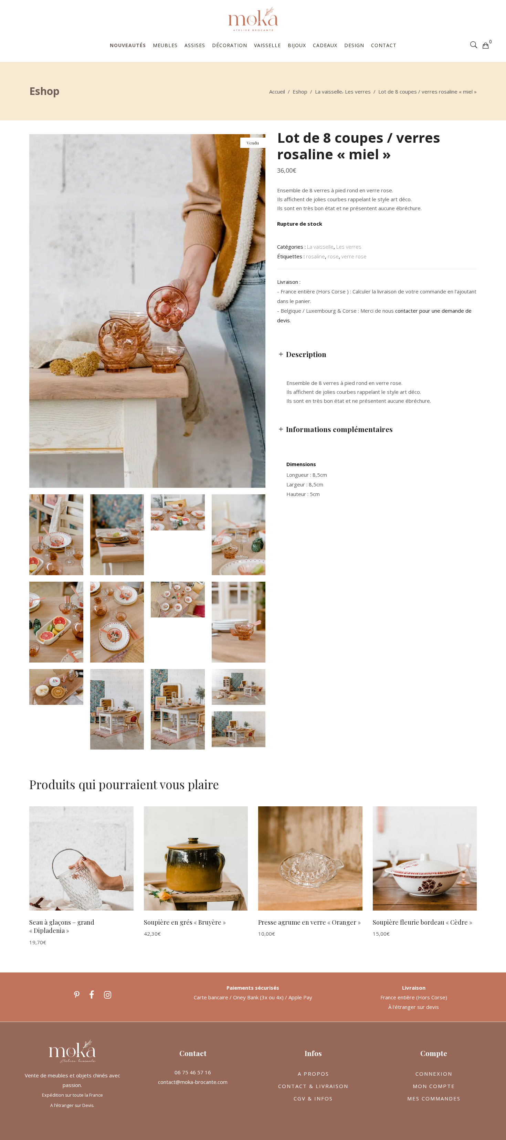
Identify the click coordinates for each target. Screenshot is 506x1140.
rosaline (315, 256)
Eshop (300, 91)
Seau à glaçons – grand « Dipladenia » (61, 926)
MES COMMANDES (434, 1098)
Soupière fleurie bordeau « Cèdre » (422, 922)
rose (333, 256)
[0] (485, 45)
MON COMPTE (434, 1086)
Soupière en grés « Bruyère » (185, 922)
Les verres (358, 91)
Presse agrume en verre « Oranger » (309, 922)
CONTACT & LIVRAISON (313, 1086)
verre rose (354, 256)
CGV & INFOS (313, 1098)
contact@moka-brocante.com (193, 1081)
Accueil (277, 91)
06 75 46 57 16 (193, 1072)
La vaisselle (328, 91)
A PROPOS (313, 1073)
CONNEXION (433, 1073)
